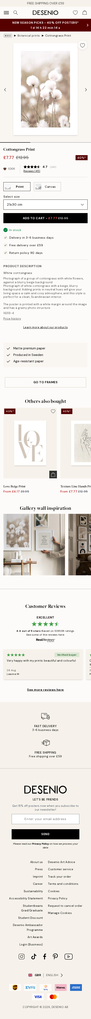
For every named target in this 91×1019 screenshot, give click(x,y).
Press (39, 869)
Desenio (58, 1007)
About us (36, 862)
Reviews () (31, 171)
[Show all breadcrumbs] (7, 36)
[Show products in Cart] (84, 13)
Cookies (54, 891)
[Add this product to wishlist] (82, 45)
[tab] (15, 141)
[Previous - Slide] (5, 89)
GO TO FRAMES (45, 382)
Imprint (38, 876)
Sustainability (33, 891)
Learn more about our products (45, 327)
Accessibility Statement (26, 898)
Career (38, 884)
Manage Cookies (60, 913)
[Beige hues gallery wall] (34, 544)
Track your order (59, 876)
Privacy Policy (40, 843)
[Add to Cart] (53, 474)
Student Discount (30, 918)
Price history (12, 318)
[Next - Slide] (86, 89)
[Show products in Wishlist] (75, 13)
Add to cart (45, 218)
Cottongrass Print (58, 35)
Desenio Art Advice (61, 862)
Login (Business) (31, 944)
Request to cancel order (65, 906)
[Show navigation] (6, 13)
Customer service (60, 869)
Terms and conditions (63, 884)
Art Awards (35, 937)
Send (45, 834)
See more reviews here (45, 690)
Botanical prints (29, 35)
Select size (11, 196)
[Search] (15, 13)
